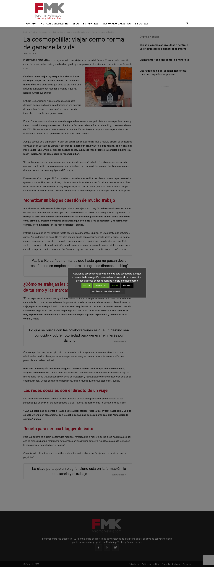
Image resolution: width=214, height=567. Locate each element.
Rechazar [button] (127, 285)
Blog (76, 23)
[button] (187, 23)
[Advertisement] (134, 11)
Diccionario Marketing (116, 23)
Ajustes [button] (115, 285)
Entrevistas (90, 23)
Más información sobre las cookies (107, 291)
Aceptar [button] (86, 285)
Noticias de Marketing (54, 23)
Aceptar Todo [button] (101, 285)
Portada (31, 23)
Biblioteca (141, 23)
